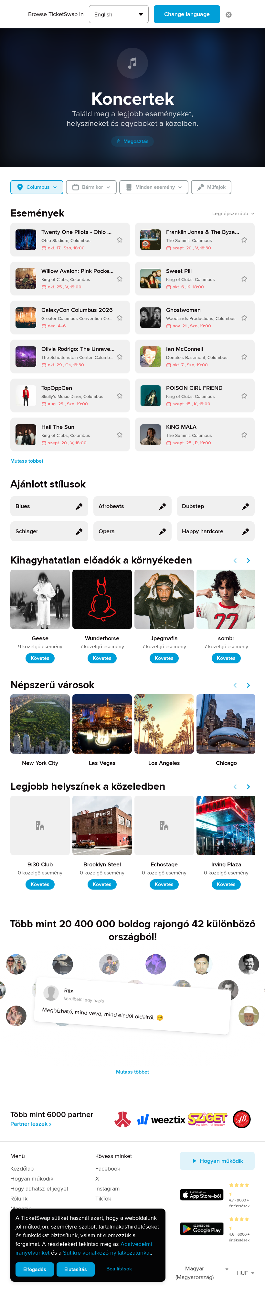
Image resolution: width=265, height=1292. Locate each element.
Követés (40, 658)
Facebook (107, 1168)
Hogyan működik (31, 1178)
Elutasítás (75, 1269)
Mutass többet (26, 461)
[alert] (87, 1245)
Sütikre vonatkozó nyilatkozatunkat (107, 1252)
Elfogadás (34, 1269)
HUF (242, 1273)
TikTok (103, 1198)
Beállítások (119, 1269)
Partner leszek (29, 1123)
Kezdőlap (22, 1168)
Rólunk (18, 1198)
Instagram (107, 1188)
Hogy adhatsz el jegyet (39, 1188)
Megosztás (136, 141)
